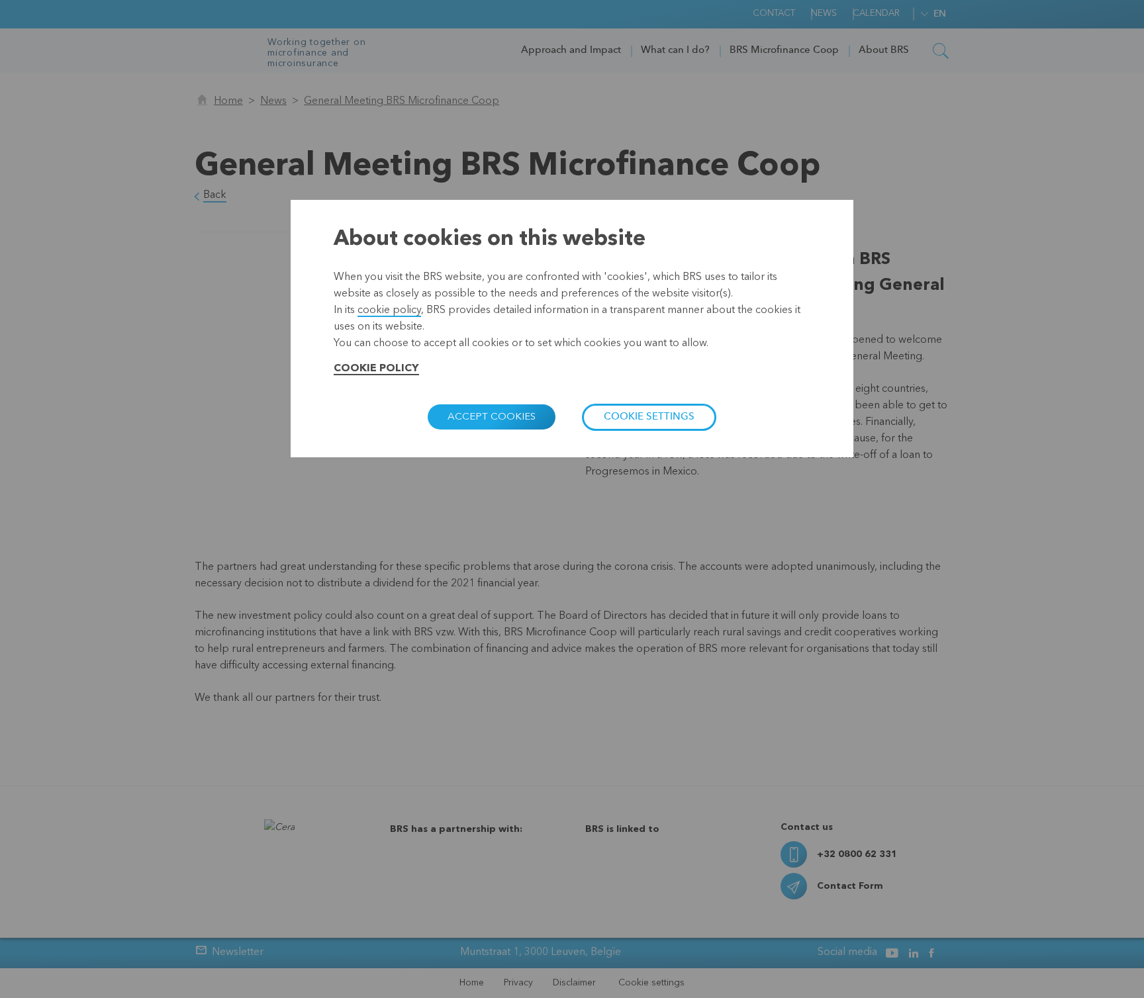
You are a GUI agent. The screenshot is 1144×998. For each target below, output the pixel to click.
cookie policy (389, 310)
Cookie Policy (376, 368)
